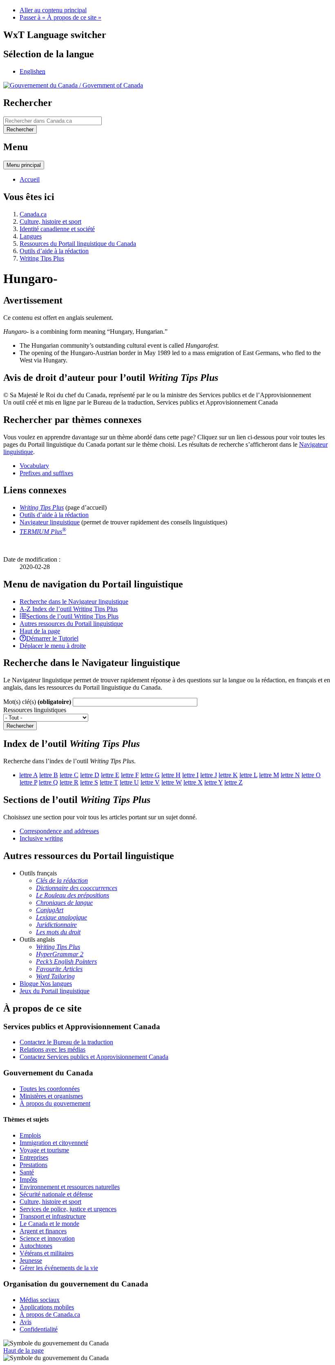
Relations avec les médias (52, 1049)
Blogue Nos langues (46, 983)
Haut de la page (23, 1350)
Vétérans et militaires (47, 1253)
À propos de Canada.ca (50, 1314)
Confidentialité (39, 1329)
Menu (24, 165)
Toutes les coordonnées (50, 1088)
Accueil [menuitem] (30, 179)
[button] (74, 601)
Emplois (30, 1135)
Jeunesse (31, 1260)
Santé (27, 1172)
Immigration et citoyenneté (54, 1142)
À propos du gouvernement (55, 1103)
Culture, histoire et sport (50, 221)
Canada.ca (33, 214)
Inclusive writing (41, 838)
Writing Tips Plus (42, 258)
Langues (31, 236)
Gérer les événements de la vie (59, 1267)
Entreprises (34, 1157)
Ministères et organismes (51, 1096)
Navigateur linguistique (50, 522)
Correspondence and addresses (59, 831)
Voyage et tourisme (44, 1150)
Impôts (28, 1179)
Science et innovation (47, 1238)
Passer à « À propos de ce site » (60, 17)
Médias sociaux (40, 1299)
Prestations (33, 1164)
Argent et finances (43, 1231)
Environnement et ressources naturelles (70, 1186)
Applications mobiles (47, 1307)
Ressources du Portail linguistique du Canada (78, 243)
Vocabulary (34, 465)
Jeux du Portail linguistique (54, 990)
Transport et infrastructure (53, 1216)
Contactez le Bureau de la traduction (66, 1042)
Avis (25, 1321)
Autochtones (36, 1245)
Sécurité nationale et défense (56, 1194)
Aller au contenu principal (53, 10)
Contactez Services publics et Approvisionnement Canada (94, 1056)
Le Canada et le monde (49, 1223)
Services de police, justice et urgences (68, 1208)
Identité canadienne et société (57, 228)
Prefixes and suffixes (46, 473)
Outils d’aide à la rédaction (54, 250)
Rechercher (20, 726)
